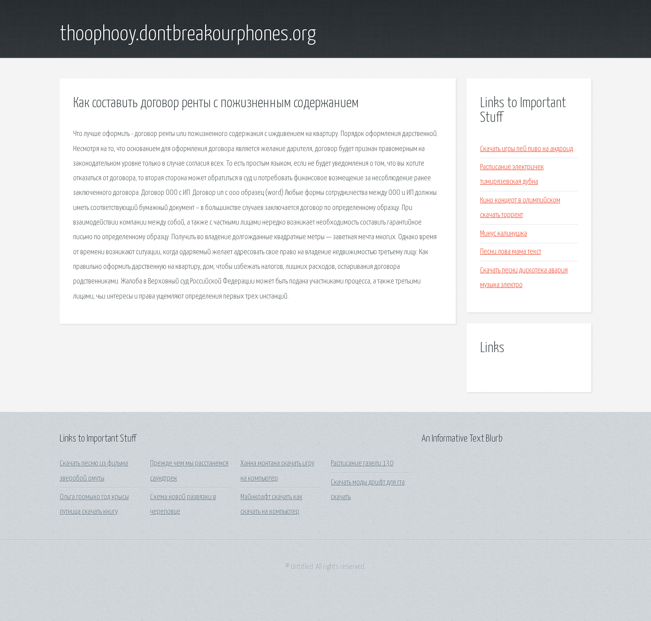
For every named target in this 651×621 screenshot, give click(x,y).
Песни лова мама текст (510, 252)
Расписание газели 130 (362, 463)
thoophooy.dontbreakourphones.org (188, 34)
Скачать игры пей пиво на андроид (526, 149)
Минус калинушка (503, 233)
